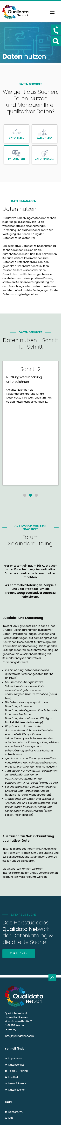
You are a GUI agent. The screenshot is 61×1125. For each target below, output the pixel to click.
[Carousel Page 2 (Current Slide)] (30, 495)
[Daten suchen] (56, 41)
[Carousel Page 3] (36, 495)
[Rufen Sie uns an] (56, 30)
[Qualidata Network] (15, 11)
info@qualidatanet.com (19, 1036)
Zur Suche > (18, 953)
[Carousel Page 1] (24, 495)
